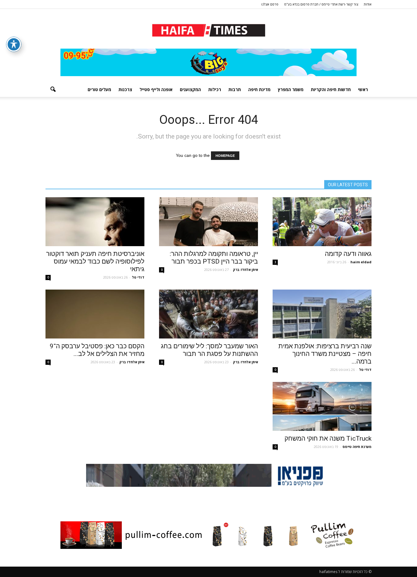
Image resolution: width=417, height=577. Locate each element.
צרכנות (125, 89)
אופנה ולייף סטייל (156, 89)
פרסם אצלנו (269, 4)
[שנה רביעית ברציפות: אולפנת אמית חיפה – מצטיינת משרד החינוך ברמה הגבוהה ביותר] (322, 314)
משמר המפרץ (290, 89)
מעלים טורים (99, 89)
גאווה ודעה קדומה (348, 253)
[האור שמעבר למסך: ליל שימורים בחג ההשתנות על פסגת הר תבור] (208, 314)
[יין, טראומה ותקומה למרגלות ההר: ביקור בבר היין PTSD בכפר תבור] (208, 221)
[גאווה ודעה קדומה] (322, 221)
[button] (52, 89)
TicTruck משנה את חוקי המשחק (328, 438)
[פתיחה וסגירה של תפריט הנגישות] (13, 44)
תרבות (234, 89)
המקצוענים (190, 89)
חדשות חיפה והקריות (331, 89)
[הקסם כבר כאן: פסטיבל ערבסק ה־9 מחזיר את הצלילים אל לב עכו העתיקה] (94, 314)
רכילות (214, 89)
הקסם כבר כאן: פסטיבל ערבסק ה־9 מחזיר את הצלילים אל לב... (97, 349)
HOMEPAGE (225, 155)
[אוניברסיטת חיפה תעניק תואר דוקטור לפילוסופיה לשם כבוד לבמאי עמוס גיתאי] (94, 221)
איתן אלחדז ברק (245, 269)
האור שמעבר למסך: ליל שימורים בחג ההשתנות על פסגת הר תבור (209, 349)
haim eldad (361, 262)
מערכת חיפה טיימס (357, 446)
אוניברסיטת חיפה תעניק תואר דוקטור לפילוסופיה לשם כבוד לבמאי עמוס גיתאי (95, 261)
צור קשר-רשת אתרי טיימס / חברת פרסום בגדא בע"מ (321, 4)
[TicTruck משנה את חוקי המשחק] (322, 406)
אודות (368, 4)
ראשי (363, 89)
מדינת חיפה (259, 89)
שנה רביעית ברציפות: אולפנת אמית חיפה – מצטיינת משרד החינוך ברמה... (325, 353)
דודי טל (138, 277)
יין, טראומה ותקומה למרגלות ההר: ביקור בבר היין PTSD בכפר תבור (214, 257)
